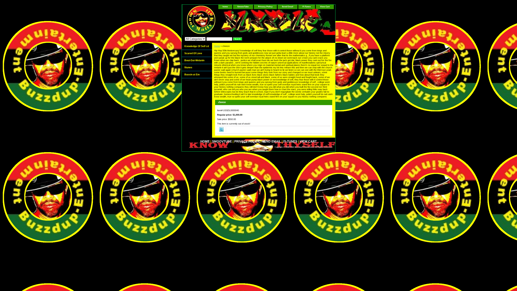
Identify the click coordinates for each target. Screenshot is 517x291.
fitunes (188, 67)
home (225, 6)
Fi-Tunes (307, 6)
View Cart (325, 6)
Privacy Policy (265, 6)
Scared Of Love (193, 53)
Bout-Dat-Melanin (194, 60)
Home (217, 46)
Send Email (287, 6)
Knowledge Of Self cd (196, 46)
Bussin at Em (192, 74)
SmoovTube (243, 6)
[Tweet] (221, 131)
